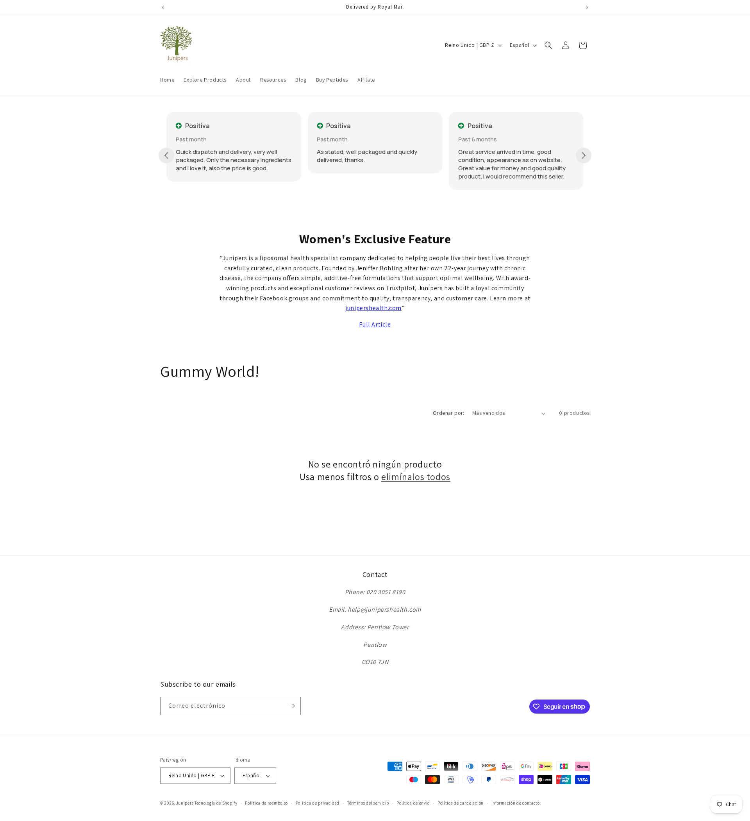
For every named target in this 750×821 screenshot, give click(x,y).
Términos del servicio (368, 803)
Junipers (185, 803)
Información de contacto (515, 803)
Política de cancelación (461, 803)
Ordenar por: (448, 412)
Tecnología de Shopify (216, 803)
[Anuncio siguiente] (587, 7)
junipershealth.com (374, 308)
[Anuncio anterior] (162, 7)
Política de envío (413, 803)
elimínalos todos (415, 477)
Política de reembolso (266, 803)
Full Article (375, 324)
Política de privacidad (317, 803)
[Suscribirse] (291, 706)
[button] (548, 45)
